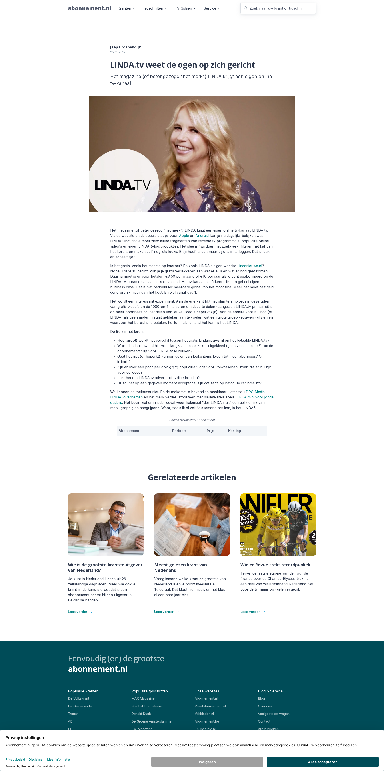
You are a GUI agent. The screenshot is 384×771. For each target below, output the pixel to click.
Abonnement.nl (206, 698)
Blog (261, 698)
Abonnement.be (207, 721)
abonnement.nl (89, 8)
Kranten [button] (124, 8)
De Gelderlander (80, 706)
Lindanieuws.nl (249, 266)
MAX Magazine (143, 698)
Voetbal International (146, 706)
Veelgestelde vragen (274, 714)
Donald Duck (141, 714)
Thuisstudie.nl (205, 729)
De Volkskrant (78, 698)
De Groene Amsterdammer (152, 721)
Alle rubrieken (268, 729)
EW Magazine (141, 729)
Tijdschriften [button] (153, 8)
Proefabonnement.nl (210, 706)
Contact (264, 721)
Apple (184, 235)
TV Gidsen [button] (183, 8)
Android (202, 235)
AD (70, 721)
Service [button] (210, 8)
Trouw (73, 714)
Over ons (265, 706)
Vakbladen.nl (204, 714)
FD (70, 729)
